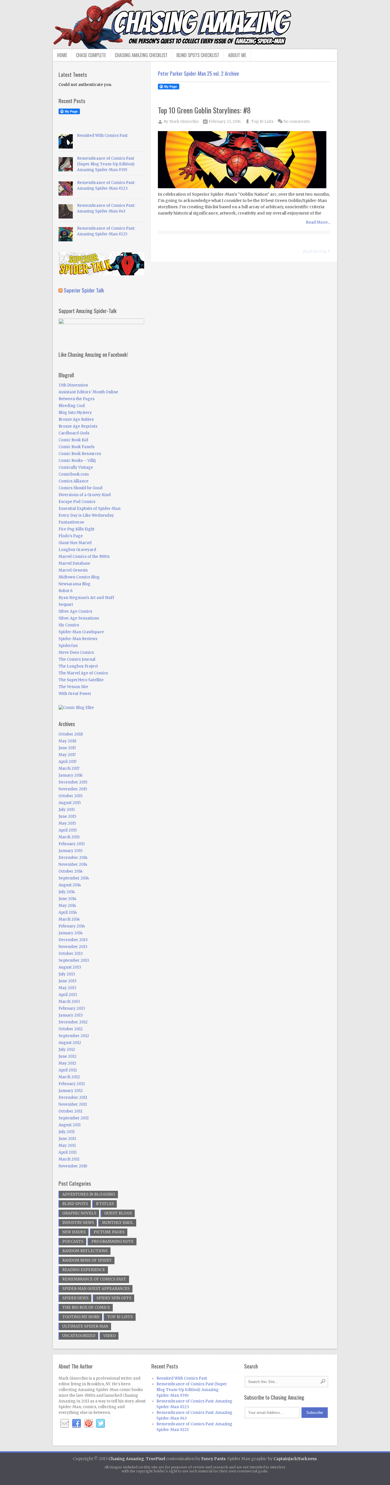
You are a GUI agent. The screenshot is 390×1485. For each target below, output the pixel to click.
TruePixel (155, 1458)
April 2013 (68, 994)
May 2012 (67, 1063)
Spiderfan (68, 645)
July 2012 (67, 1049)
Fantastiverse (71, 522)
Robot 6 (66, 590)
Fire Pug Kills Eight (77, 529)
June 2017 (67, 747)
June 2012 (68, 1056)
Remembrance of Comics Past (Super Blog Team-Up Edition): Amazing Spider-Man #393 (106, 164)
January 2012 (71, 1090)
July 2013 (67, 974)
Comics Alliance (74, 481)
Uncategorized (78, 1335)
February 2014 (72, 926)
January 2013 (71, 1015)
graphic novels (79, 1213)
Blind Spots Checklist (197, 55)
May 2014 (67, 905)
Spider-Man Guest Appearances (96, 1288)
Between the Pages (77, 398)
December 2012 (73, 1022)
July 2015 (67, 809)
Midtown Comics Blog (79, 577)
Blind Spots (75, 1203)
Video (109, 1335)
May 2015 (67, 823)
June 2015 (67, 816)
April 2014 (68, 912)
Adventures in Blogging (88, 1194)
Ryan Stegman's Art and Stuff (86, 597)
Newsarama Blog (75, 584)
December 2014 (73, 857)
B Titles (105, 1203)
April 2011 (68, 1152)
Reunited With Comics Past (102, 135)
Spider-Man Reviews (78, 638)
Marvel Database (74, 563)
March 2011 (69, 1159)
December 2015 (73, 782)
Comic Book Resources (80, 453)
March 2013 (69, 1001)
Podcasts (72, 1241)
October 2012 (71, 1029)
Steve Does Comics (76, 652)
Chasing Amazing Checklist (141, 55)
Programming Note (112, 1241)
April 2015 (68, 830)
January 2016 (71, 775)
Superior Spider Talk (84, 290)
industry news (78, 1222)
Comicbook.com (74, 474)
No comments (297, 121)
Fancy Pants (213, 1458)
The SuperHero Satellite (81, 680)
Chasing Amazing (126, 1458)
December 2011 (73, 1097)
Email (64, 1423)
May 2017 (67, 754)
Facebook (76, 1423)
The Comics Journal (77, 659)
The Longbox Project (78, 666)
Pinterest (88, 1423)
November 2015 (73, 789)
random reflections (85, 1250)
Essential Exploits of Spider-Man (89, 508)
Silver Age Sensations (79, 618)
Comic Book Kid (73, 440)
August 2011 (70, 1125)
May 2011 (67, 1145)
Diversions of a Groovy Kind (85, 494)
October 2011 (70, 1111)
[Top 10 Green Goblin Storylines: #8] (244, 160)
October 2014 (71, 871)
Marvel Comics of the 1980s (84, 556)
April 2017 (68, 761)
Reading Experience (83, 1269)
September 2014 (74, 878)
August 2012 (70, 1042)
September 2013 (74, 960)
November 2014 (73, 864)
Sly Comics (69, 625)
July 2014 (67, 891)
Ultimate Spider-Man (85, 1326)
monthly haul (117, 1222)
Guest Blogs (118, 1213)
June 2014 (68, 898)
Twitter (100, 1423)
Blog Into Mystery (75, 412)
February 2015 (72, 843)
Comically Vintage (76, 467)
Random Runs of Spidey (87, 1260)
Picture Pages (109, 1232)
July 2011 (67, 1131)
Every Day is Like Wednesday (86, 515)
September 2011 (74, 1118)
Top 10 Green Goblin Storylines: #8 (204, 110)
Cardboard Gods (74, 433)
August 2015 (70, 802)
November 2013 (73, 946)
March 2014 (69, 919)
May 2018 (67, 741)
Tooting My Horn (80, 1316)
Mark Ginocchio (184, 121)
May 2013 (67, 987)
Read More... (318, 222)
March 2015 (69, 837)
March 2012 (69, 1077)
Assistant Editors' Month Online (88, 392)
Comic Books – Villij (77, 460)
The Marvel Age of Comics (83, 673)
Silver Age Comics (75, 611)
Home (62, 55)
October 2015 (71, 795)
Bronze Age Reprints (78, 426)
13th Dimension (73, 385)
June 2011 (67, 1138)
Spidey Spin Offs (114, 1298)
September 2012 (74, 1035)
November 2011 (73, 1104)
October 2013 (71, 953)
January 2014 (71, 933)
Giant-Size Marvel (75, 542)
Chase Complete (91, 55)
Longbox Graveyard (77, 549)
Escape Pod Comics (77, 501)
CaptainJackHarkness (295, 1458)
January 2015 (71, 850)
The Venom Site (73, 686)
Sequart (66, 604)
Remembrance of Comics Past (94, 1279)
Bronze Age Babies (76, 419)
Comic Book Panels (77, 446)
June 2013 (68, 981)
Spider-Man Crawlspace (81, 632)
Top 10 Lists (262, 121)
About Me (237, 55)
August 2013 (70, 967)
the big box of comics (86, 1307)
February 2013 (72, 1008)
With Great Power (75, 693)
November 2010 (73, 1166)
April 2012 (68, 1070)
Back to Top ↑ (316, 251)
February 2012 (72, 1083)
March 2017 (69, 768)
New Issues (74, 1232)
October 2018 (71, 734)
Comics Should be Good (80, 488)
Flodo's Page (71, 536)
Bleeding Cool (72, 405)
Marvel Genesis (73, 570)
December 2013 (73, 939)
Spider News (75, 1298)
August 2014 (70, 885)
